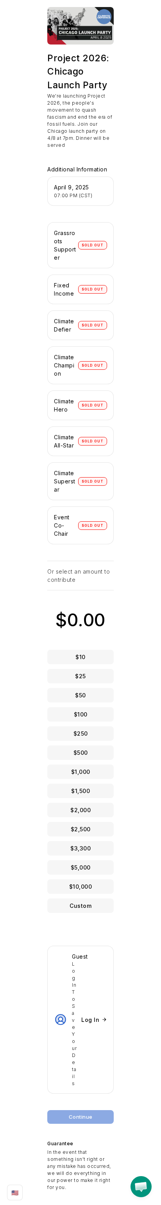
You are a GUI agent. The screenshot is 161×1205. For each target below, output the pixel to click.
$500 (80, 752)
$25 (80, 676)
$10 (80, 657)
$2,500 (81, 829)
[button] (141, 1186)
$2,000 (80, 810)
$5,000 (81, 867)
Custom (80, 905)
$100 (81, 714)
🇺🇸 (15, 1192)
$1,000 (80, 771)
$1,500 (80, 791)
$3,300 (80, 848)
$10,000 (80, 886)
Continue (81, 1117)
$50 (80, 695)
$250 (80, 733)
